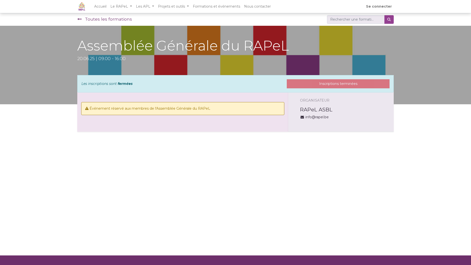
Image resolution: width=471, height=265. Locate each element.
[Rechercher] (389, 19)
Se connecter (379, 6)
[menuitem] (100, 6)
